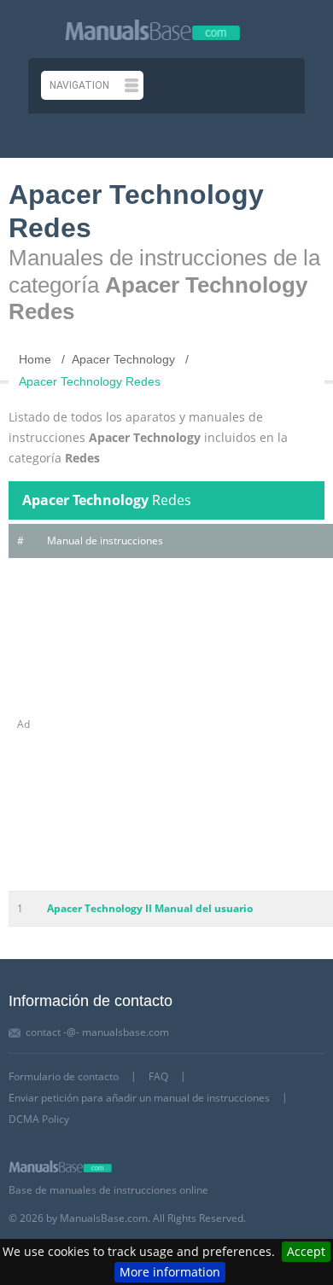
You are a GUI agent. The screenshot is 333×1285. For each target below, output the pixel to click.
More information (170, 1272)
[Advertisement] (166, 724)
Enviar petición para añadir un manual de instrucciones (139, 1097)
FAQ (158, 1076)
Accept (306, 1251)
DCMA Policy (39, 1119)
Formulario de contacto (64, 1076)
